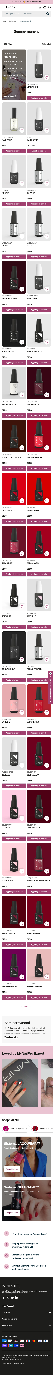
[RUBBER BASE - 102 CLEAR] (39, 277)
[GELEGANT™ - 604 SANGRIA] (39, 542)
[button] (50, 687)
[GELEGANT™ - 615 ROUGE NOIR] (14, 277)
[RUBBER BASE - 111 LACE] (14, 753)
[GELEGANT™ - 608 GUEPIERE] (39, 912)
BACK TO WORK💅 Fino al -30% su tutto (26, 2)
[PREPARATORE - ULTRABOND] (39, 66)
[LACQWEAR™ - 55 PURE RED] (39, 700)
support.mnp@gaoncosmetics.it (39, 1355)
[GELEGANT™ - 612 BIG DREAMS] (14, 965)
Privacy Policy (6, 1364)
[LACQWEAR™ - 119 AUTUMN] (14, 542)
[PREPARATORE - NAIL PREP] (14, 118)
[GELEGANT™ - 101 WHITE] (14, 595)
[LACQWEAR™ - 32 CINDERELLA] (14, 383)
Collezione (13, 21)
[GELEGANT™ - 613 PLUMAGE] (14, 912)
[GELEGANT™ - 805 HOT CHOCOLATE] (14, 436)
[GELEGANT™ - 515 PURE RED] (14, 489)
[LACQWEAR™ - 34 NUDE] (14, 700)
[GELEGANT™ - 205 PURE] (14, 806)
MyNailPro (10, 1355)
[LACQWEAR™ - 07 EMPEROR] (39, 383)
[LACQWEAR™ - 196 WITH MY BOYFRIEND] (39, 859)
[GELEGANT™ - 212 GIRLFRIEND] (39, 965)
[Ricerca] (47, 13)
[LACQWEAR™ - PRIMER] (14, 224)
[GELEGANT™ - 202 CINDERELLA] (39, 330)
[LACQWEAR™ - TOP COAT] (39, 171)
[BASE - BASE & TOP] (39, 118)
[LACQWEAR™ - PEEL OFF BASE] (39, 647)
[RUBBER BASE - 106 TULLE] (39, 595)
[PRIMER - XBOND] (14, 171)
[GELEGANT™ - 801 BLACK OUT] (14, 330)
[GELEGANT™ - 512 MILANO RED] (39, 489)
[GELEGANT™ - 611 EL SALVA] (39, 753)
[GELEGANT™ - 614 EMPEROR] (39, 806)
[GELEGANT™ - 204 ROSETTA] (14, 859)
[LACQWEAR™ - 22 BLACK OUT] (14, 647)
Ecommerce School (14, 1359)
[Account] (39, 7)
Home (4, 21)
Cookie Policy (19, 1364)
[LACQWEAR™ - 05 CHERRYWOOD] (39, 436)
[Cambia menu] (3, 7)
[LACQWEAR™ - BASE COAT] (39, 224)
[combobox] (26, 14)
